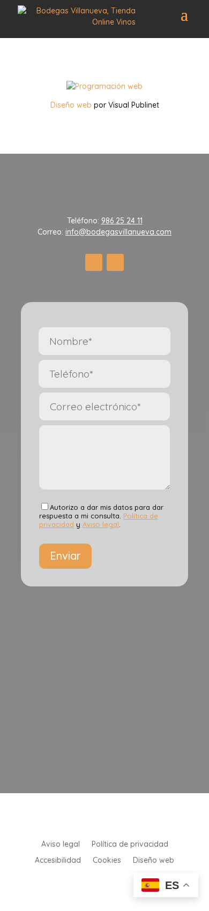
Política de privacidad (130, 844)
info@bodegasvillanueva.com (118, 232)
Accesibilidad (58, 860)
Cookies (107, 860)
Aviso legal (101, 524)
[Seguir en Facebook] (93, 262)
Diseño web (71, 105)
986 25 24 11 (122, 220)
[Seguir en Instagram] (115, 262)
